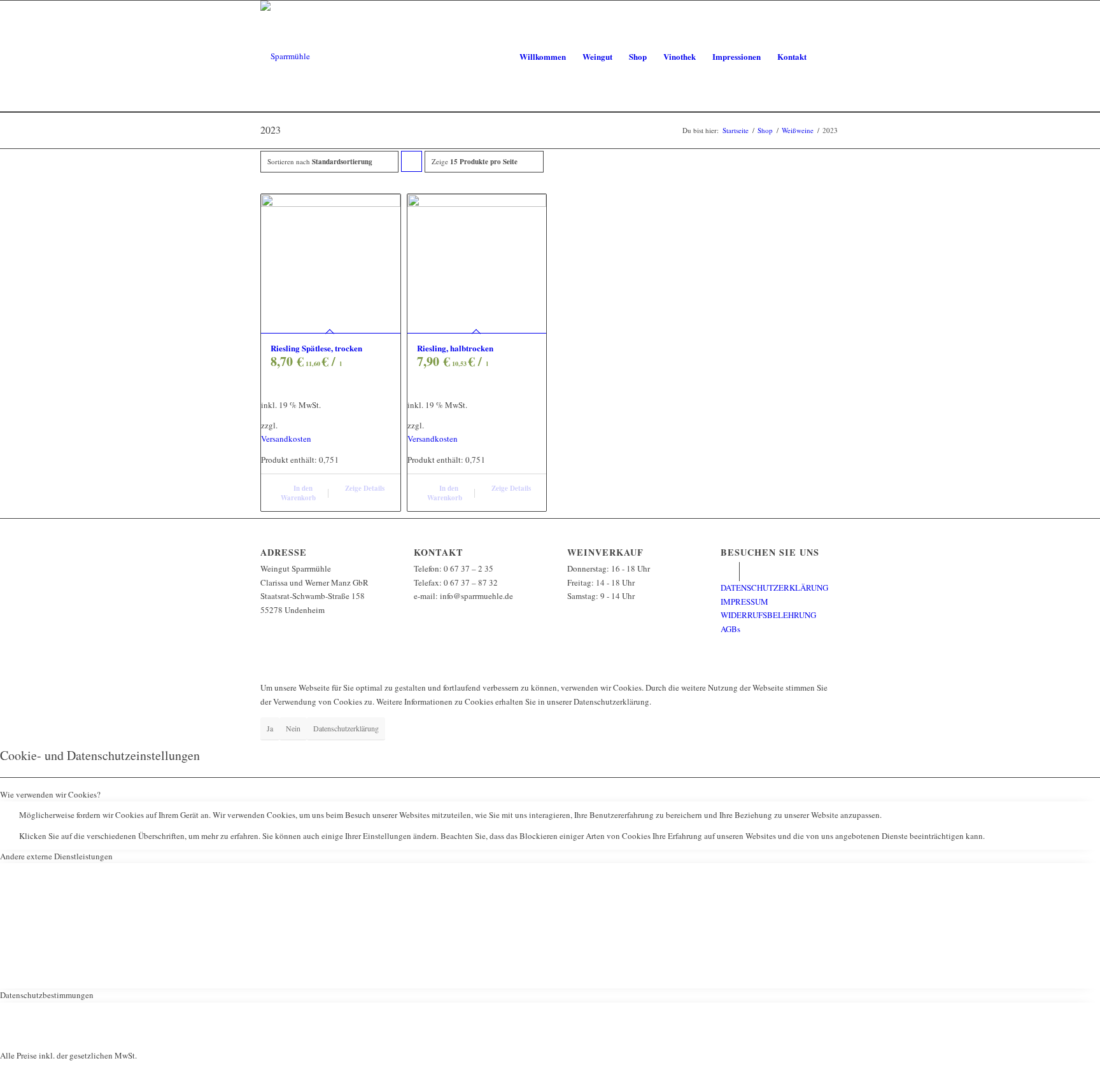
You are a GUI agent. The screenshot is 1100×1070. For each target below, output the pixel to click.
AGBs (730, 629)
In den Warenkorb (298, 493)
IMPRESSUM (744, 601)
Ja (270, 728)
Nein (293, 728)
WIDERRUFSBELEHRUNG (768, 615)
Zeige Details (363, 488)
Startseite (736, 130)
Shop (765, 130)
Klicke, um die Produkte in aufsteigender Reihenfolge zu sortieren (412, 164)
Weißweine (798, 130)
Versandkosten (286, 438)
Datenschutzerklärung (346, 728)
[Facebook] (730, 571)
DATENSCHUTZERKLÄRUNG (774, 587)
